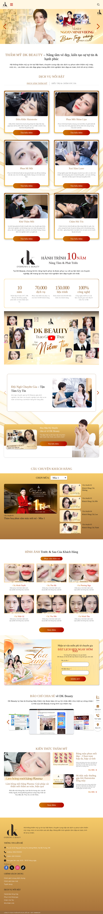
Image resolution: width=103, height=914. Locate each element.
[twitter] (12, 867)
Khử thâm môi (9, 903)
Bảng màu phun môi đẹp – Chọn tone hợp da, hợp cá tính (86, 756)
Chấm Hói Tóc (9, 900)
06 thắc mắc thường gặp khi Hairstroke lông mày (86, 778)
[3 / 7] (80, 721)
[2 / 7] (51, 721)
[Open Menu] (11, 4)
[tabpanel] (51, 164)
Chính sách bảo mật (11, 881)
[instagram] (17, 867)
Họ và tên (65, 660)
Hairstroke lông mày (11, 894)
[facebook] (6, 867)
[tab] (37, 83)
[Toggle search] (98, 4)
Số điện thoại (66, 669)
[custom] (23, 867)
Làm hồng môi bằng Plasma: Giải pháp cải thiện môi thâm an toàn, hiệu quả (27, 785)
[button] (4, 26)
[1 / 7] (22, 721)
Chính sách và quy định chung (14, 878)
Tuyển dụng (8, 884)
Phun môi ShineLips (11, 897)
